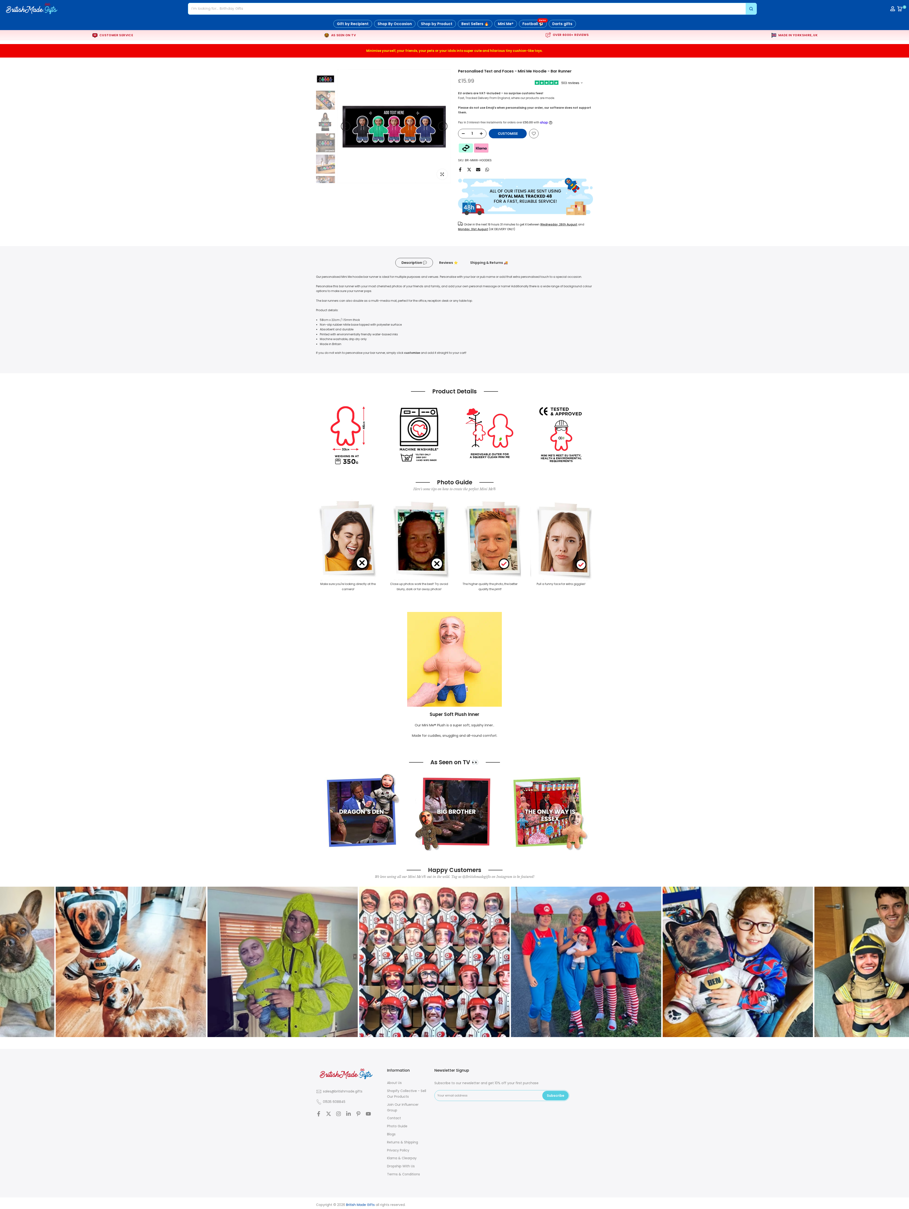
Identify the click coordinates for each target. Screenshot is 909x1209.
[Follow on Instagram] (338, 1114)
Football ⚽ (534, 23)
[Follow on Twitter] (328, 1114)
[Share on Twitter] (469, 169)
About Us (394, 1082)
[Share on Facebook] (460, 169)
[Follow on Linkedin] (348, 1114)
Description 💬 (414, 262)
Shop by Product (436, 23)
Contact (394, 1118)
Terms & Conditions (403, 1174)
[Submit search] (751, 8)
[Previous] (345, 126)
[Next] (442, 126)
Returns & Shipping (402, 1142)
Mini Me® (505, 23)
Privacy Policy (398, 1150)
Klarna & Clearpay (402, 1158)
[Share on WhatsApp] (487, 169)
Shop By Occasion (395, 23)
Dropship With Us (401, 1166)
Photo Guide (397, 1126)
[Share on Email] (478, 169)
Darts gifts (562, 23)
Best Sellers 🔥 (475, 23)
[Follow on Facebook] (318, 1114)
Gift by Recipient (353, 23)
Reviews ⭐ (448, 262)
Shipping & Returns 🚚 (489, 262)
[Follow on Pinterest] (358, 1114)
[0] (899, 8)
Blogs (391, 1134)
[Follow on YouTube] (368, 1114)
